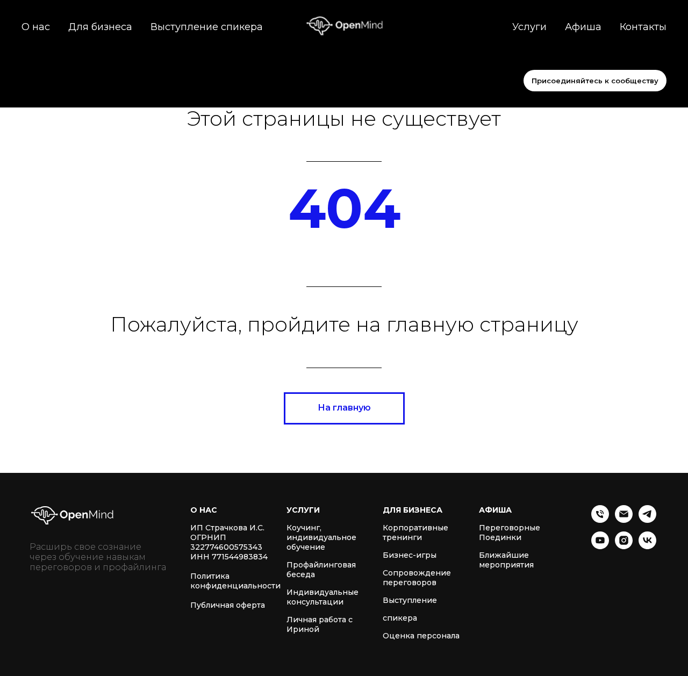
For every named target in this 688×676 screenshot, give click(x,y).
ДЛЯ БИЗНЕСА (412, 510)
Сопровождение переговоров (417, 577)
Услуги (529, 27)
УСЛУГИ (303, 510)
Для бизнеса (100, 27)
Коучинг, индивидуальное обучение (321, 537)
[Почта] (624, 519)
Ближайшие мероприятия (506, 560)
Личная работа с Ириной (319, 624)
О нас (36, 27)
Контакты (643, 27)
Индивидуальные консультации (322, 597)
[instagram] (624, 546)
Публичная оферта (227, 605)
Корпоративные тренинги (415, 532)
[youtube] (600, 546)
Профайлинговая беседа (321, 569)
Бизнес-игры (409, 555)
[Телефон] (600, 519)
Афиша (583, 27)
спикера (400, 618)
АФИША (495, 510)
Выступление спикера (206, 27)
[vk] (647, 546)
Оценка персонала (421, 636)
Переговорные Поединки (509, 532)
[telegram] (647, 519)
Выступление (410, 600)
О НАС (203, 510)
